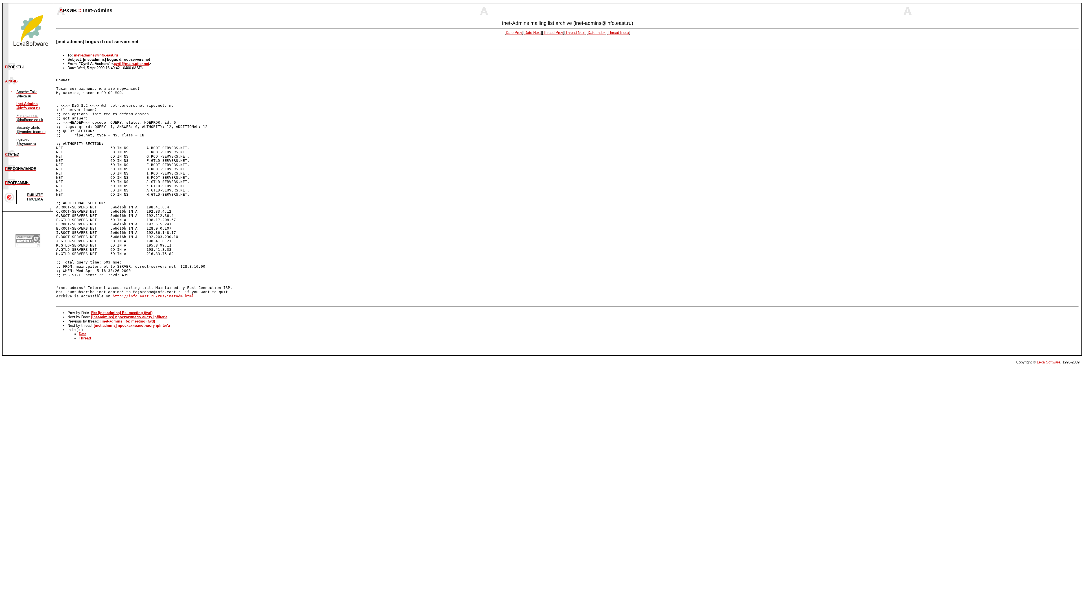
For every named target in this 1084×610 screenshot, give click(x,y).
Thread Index (618, 32)
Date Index (597, 32)
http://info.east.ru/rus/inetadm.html (153, 296)
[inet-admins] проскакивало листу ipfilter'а (129, 317)
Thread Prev (553, 32)
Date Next (532, 32)
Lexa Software (1048, 362)
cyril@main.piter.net (131, 64)
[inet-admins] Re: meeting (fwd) (127, 321)
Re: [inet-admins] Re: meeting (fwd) (121, 313)
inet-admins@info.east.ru (96, 55)
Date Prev (514, 32)
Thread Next (575, 32)
